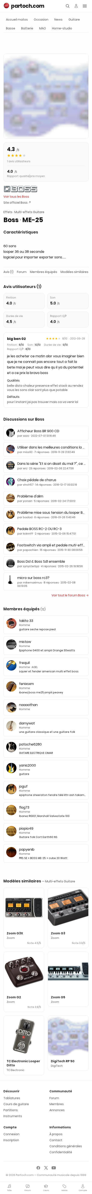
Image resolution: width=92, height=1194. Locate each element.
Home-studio (62, 28)
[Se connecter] (76, 6)
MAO (42, 28)
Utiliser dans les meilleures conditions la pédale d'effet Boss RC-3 (51, 447)
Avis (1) (8, 272)
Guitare (74, 19)
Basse (10, 28)
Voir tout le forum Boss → (70, 595)
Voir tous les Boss (16, 196)
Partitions (10, 1110)
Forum (22, 272)
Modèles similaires (74, 272)
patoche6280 (30, 744)
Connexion (11, 1134)
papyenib (26, 849)
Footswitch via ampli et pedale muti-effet (51, 545)
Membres (56, 1104)
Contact (55, 1140)
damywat (27, 723)
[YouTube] (54, 1168)
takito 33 (26, 620)
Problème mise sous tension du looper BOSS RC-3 (51, 512)
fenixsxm (26, 683)
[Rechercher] (67, 6)
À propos (55, 1134)
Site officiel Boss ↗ (17, 202)
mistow (25, 641)
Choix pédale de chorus (36, 479)
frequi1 (24, 662)
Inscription (11, 1140)
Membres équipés (43, 272)
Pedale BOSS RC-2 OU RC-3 (39, 528)
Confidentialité (60, 1152)
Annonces (57, 1110)
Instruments (12, 1116)
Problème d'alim (30, 496)
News (58, 19)
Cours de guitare (16, 1104)
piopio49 (26, 828)
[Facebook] (38, 1168)
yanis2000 (27, 765)
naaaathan (28, 704)
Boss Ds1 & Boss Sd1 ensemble (41, 561)
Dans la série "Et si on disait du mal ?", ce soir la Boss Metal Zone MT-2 (51, 463)
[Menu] (85, 6)
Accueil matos (17, 19)
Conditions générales (65, 1146)
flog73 (24, 807)
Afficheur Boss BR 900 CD (38, 431)
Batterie (27, 28)
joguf (23, 786)
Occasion (41, 19)
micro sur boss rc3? (33, 577)
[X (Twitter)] (46, 1168)
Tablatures (11, 1098)
